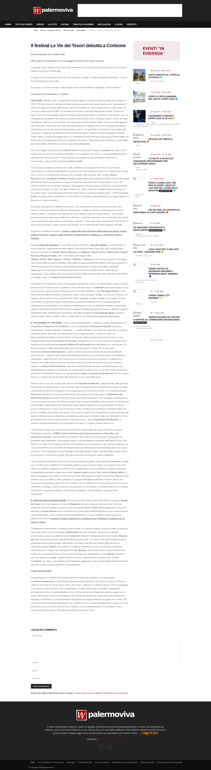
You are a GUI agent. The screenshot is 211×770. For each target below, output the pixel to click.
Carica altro (156, 340)
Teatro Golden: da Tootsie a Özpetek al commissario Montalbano (156, 318)
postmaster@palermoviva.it (111, 739)
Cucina (65, 24)
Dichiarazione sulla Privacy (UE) (124, 762)
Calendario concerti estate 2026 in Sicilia (161, 117)
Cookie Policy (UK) (147, 762)
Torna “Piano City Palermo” (159, 296)
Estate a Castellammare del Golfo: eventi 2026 (162, 97)
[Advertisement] (130, 10)
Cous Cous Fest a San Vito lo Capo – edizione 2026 (156, 250)
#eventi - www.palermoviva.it (51, 30)
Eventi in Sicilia (68, 30)
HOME (8, 24)
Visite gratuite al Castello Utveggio (164, 76)
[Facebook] (195, 24)
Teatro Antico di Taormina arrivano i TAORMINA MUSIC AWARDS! (163, 271)
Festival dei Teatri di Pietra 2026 (152, 140)
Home (36, 30)
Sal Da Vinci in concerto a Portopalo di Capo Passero (156, 211)
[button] (207, 24)
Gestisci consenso (102, 762)
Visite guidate (81, 30)
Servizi (40, 24)
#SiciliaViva (104, 24)
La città (52, 24)
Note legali (70, 762)
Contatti (132, 24)
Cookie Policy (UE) (85, 762)
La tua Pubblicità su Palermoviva (51, 762)
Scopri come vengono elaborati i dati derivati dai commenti (101, 693)
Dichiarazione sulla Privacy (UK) (169, 762)
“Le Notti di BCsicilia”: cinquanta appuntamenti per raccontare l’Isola (153, 161)
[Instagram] (200, 24)
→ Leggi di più (148, 733)
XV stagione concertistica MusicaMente (149, 228)
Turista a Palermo (83, 24)
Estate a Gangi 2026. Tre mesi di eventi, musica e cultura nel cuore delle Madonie (163, 186)
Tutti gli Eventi (23, 24)
